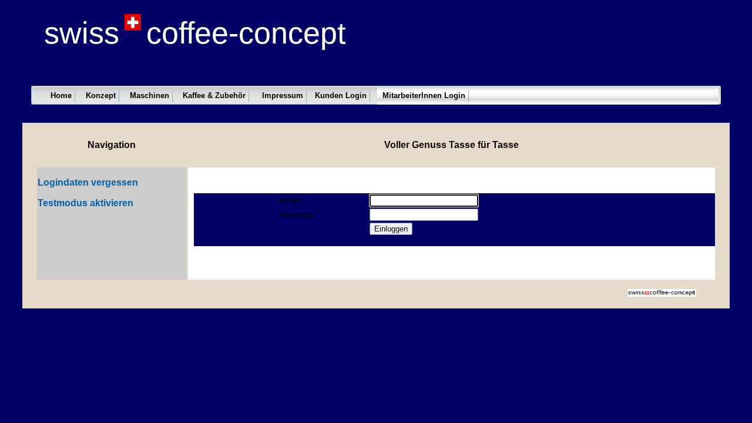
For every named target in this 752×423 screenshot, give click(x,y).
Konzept (101, 95)
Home (61, 95)
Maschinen (149, 95)
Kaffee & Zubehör (214, 95)
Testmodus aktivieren (85, 203)
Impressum (282, 95)
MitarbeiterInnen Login (423, 95)
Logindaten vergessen (88, 182)
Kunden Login (341, 95)
